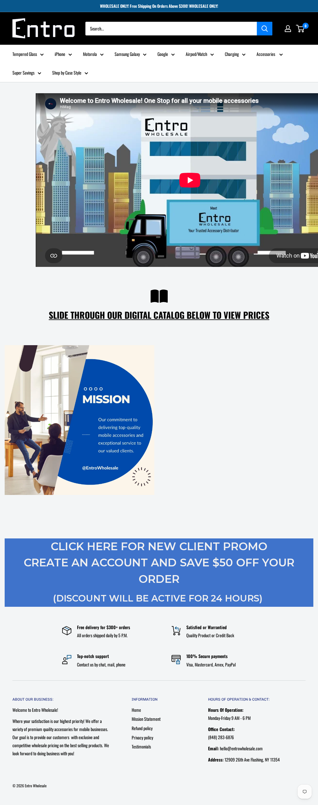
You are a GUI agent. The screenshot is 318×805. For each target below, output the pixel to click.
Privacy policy (142, 737)
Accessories (266, 54)
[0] (300, 28)
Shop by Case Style (66, 72)
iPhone (60, 54)
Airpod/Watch (196, 54)
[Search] (264, 28)
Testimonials (141, 746)
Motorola (90, 54)
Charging (232, 54)
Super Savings (23, 72)
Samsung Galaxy (127, 54)
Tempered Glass (24, 54)
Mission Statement (146, 719)
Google (162, 54)
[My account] (288, 28)
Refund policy (142, 728)
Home (136, 710)
